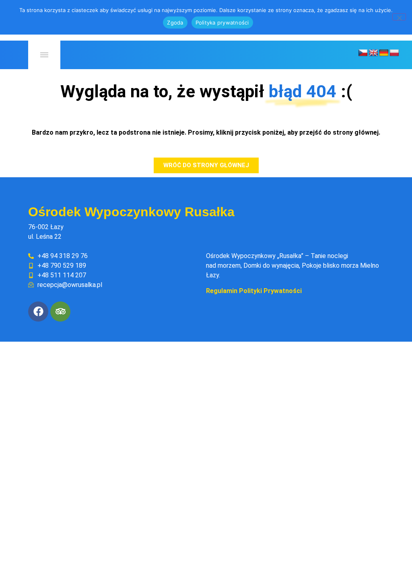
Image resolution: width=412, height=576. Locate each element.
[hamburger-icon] (44, 55)
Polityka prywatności (222, 22)
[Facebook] (38, 311)
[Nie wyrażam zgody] (399, 16)
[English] (373, 53)
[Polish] (394, 53)
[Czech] (363, 53)
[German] (384, 53)
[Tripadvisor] (60, 311)
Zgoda (175, 22)
